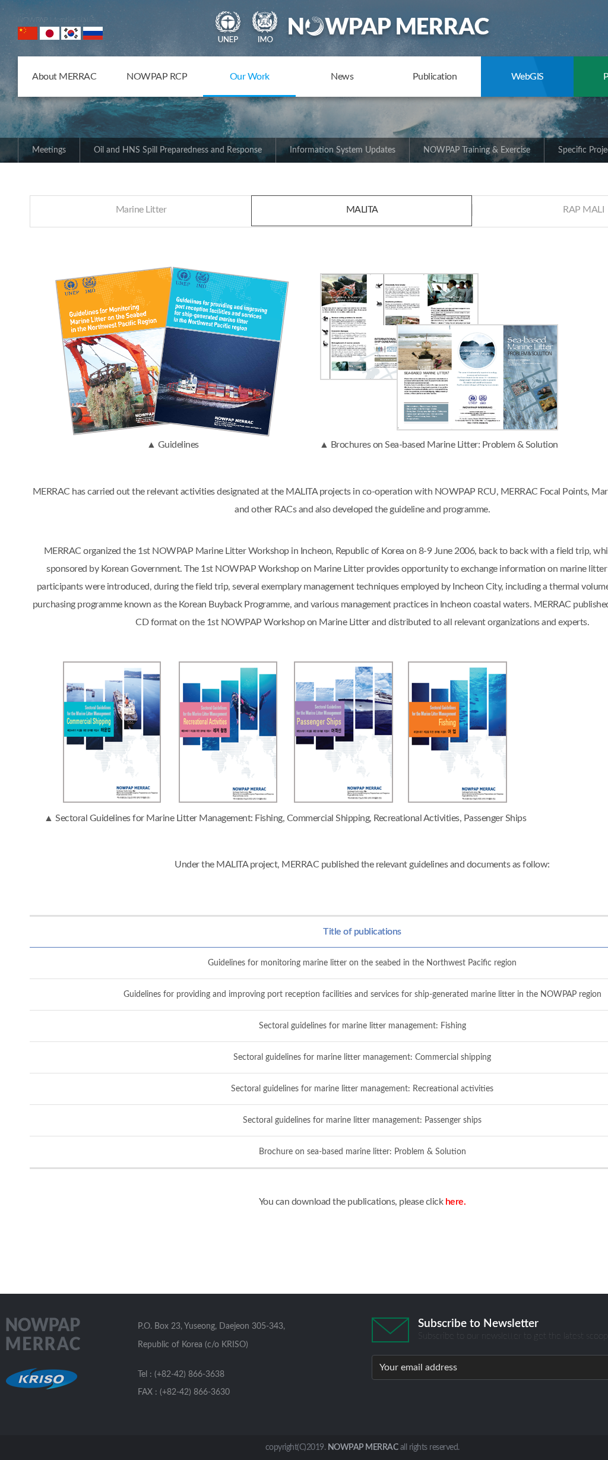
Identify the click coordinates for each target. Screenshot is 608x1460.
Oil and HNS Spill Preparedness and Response (178, 150)
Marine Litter (141, 209)
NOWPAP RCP (156, 76)
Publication (435, 76)
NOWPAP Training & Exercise (476, 150)
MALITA (362, 209)
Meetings (49, 150)
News (342, 76)
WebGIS (527, 76)
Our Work (250, 76)
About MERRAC (64, 76)
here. (455, 1201)
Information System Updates (342, 150)
